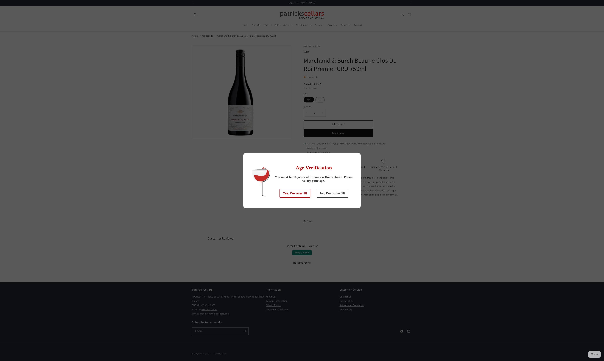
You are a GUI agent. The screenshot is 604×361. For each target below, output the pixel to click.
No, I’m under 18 (332, 193)
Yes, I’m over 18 (295, 193)
